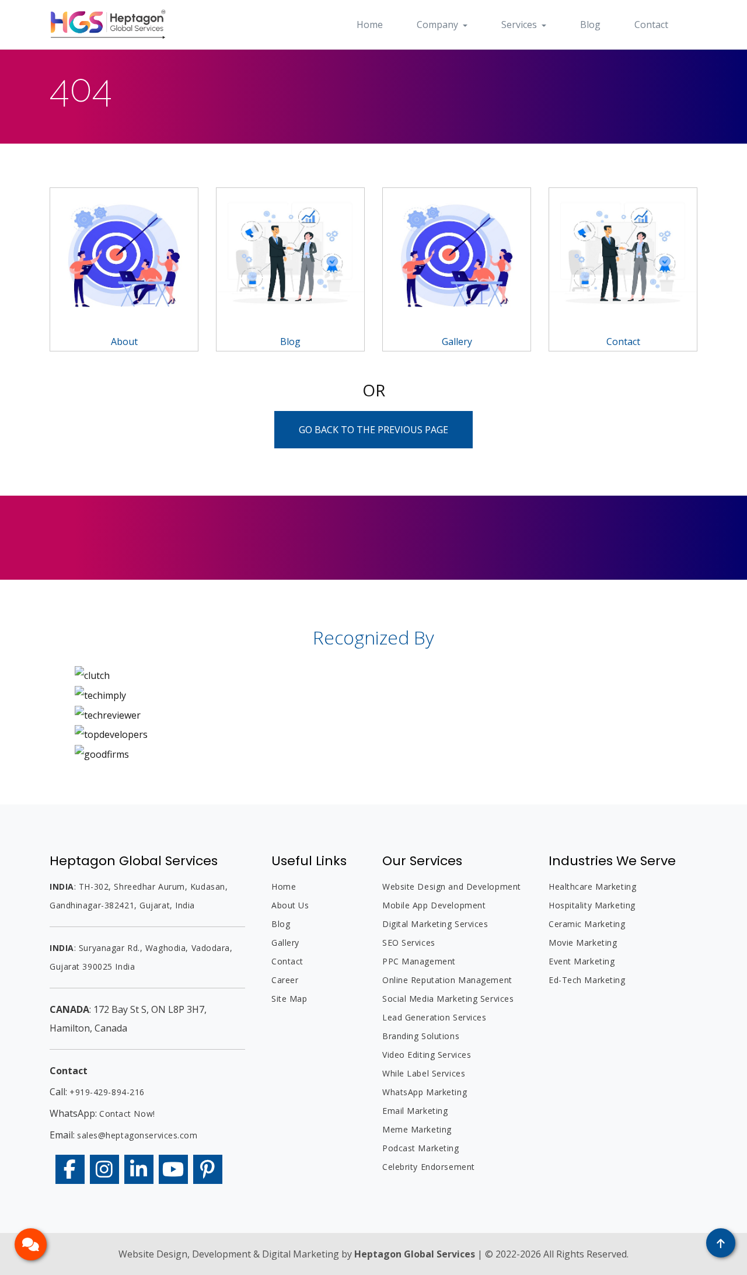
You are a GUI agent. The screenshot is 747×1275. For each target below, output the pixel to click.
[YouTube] (173, 1169)
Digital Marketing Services (435, 923)
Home (370, 24)
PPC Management (419, 961)
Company (438, 24)
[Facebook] (70, 1169)
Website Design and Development (451, 886)
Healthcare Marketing (592, 886)
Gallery (457, 341)
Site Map (289, 998)
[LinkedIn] (138, 1169)
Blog (590, 24)
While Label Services (423, 1073)
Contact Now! (127, 1113)
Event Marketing (582, 961)
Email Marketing (415, 1110)
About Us (290, 905)
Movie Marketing (583, 942)
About (124, 341)
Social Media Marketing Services (448, 998)
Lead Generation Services (434, 1017)
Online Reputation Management (447, 979)
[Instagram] (104, 1169)
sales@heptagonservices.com (137, 1135)
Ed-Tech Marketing (587, 979)
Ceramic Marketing (587, 923)
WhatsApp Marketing (424, 1092)
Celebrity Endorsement (428, 1166)
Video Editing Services (426, 1054)
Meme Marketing (417, 1129)
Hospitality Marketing (592, 905)
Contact (651, 24)
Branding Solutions (420, 1035)
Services (520, 24)
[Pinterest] (207, 1169)
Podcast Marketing (420, 1148)
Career (284, 979)
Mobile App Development (434, 905)
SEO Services (408, 942)
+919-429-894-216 (107, 1092)
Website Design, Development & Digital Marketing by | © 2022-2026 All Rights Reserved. (373, 1254)
